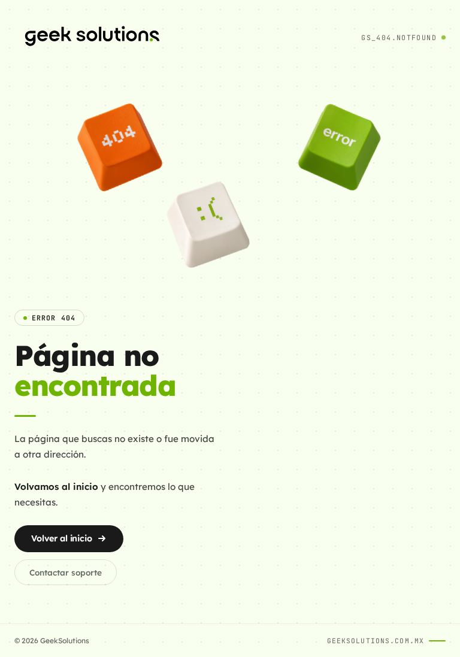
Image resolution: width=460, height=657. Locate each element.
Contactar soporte (65, 572)
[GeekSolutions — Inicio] (92, 37)
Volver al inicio (61, 538)
